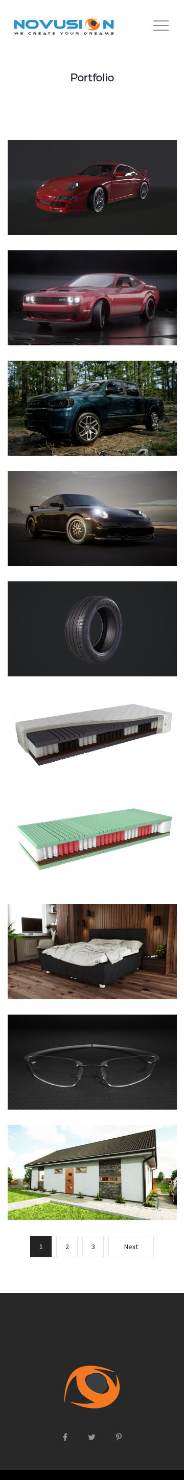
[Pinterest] (119, 1437)
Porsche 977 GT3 (92, 529)
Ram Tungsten (92, 425)
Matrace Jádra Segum (92, 862)
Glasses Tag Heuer (92, 1073)
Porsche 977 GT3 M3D (92, 204)
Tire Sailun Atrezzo (92, 645)
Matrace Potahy (92, 756)
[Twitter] (92, 1437)
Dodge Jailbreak (92, 309)
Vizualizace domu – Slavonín (92, 1183)
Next (131, 1246)
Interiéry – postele (92, 963)
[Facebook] (65, 1437)
